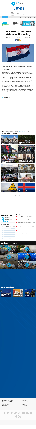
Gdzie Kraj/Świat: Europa (7, 95)
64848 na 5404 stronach (18, 195)
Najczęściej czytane (19, 214)
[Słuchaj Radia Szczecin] (13, 4)
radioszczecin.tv (9, 243)
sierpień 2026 (8, 226)
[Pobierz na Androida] (27, 411)
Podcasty (11, 17)
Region (16, 132)
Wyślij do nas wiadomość (30, 17)
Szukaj (32, 17)
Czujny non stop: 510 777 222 (7, 401)
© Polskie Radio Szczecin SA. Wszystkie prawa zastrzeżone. (11, 421)
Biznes (8, 133)
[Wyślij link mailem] (20, 40)
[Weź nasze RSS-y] (19, 415)
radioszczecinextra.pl (6, 406)
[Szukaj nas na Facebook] (4, 411)
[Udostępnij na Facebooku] (16, 40)
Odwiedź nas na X (23, 17)
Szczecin (11, 132)
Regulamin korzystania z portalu (26, 421)
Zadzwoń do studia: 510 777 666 (8, 400)
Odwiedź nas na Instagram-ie (25, 17)
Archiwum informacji (5, 224)
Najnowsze (5, 132)
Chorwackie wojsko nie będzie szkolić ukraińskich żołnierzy (17, 33)
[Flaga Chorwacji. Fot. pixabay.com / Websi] (18, 53)
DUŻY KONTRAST (24, 406)
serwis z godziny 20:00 (9, 219)
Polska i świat (10, 19)
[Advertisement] (18, 106)
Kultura (4, 133)
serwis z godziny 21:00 (9, 217)
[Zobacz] (18, 23)
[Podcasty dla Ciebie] (16, 415)
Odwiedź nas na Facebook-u (22, 17)
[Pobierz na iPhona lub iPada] (31, 411)
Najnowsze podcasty (7, 287)
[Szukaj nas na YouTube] (23, 411)
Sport (29, 132)
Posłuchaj (14, 133)
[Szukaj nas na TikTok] (15, 411)
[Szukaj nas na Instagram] (12, 411)
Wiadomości (5, 17)
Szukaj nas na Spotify (28, 17)
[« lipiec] (3, 226)
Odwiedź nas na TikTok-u (27, 17)
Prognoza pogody (6, 404)
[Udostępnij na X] (18, 40)
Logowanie (23, 404)
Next (35, 291)
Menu (35, 17)
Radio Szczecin (5, 19)
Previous (1, 291)
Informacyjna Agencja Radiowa (24, 37)
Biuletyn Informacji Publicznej (26, 401)
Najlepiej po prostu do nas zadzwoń (20, 17)
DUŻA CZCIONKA (24, 405)
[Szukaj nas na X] (8, 411)
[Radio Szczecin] (18, 9)
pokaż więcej (6, 221)
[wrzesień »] (14, 226)
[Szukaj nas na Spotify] (19, 411)
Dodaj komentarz (7, 97)
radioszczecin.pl (5, 405)
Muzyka (15, 17)
